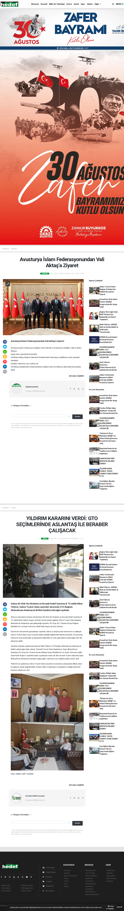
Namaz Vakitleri (91, 876)
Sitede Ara (110, 870)
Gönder (77, 416)
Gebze (90, 4)
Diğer (97, 4)
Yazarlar (48, 877)
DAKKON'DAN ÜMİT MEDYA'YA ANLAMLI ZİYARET (107, 461)
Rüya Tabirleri (112, 878)
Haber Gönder (26, 891)
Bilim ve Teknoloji (56, 4)
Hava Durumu (90, 870)
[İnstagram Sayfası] (10, 877)
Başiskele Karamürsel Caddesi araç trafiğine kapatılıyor (108, 451)
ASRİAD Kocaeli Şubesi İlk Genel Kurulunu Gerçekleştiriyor (108, 339)
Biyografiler (111, 876)
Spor (83, 4)
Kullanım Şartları (27, 885)
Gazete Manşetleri (92, 894)
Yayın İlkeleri (5, 888)
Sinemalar (89, 886)
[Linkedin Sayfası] (19, 877)
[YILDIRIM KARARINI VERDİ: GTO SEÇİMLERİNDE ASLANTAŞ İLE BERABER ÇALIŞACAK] (43, 571)
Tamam (111, 909)
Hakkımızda (5, 885)
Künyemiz (50, 886)
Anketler (110, 873)
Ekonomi (35, 4)
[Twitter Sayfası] (6, 877)
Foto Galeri (50, 868)
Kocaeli (44, 4)
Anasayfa (5, 249)
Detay (111, 906)
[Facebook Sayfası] (2, 877)
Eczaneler (89, 878)
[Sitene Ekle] (32, 877)
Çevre (69, 4)
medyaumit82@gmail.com (35, 391)
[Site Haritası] (28, 877)
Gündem (14, 249)
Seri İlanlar (89, 889)
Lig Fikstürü (89, 881)
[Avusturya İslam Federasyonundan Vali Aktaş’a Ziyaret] (43, 307)
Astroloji (110, 881)
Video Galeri (50, 872)
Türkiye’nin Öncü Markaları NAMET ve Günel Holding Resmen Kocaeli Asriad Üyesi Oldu (108, 438)
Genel (76, 4)
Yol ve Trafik (90, 873)
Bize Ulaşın (49, 891)
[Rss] (23, 877)
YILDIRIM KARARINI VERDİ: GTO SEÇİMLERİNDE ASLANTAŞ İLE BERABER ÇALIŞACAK (109, 352)
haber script (4, 908)
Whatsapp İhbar (27, 888)
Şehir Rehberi (90, 892)
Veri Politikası (6, 891)
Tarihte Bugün (90, 884)
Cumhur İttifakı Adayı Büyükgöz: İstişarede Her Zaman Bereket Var (109, 410)
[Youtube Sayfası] (15, 877)
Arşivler (49, 881)
